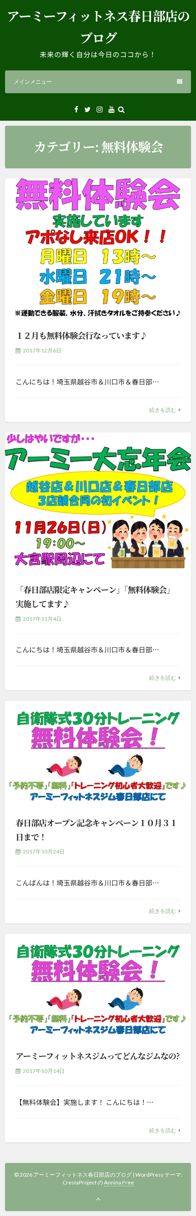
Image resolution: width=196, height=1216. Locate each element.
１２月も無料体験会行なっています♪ (81, 335)
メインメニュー (33, 81)
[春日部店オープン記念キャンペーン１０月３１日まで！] (98, 753)
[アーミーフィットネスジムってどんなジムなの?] (98, 986)
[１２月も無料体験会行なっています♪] (98, 248)
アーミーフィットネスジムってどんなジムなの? (97, 1055)
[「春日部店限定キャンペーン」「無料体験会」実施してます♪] (98, 502)
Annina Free (119, 1182)
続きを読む (162, 409)
